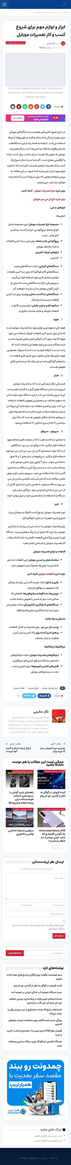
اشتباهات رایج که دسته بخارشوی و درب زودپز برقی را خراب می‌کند (35, 1012)
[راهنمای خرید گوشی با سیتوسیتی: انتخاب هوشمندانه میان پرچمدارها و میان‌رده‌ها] (20, 779)
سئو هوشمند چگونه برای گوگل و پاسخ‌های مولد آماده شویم (34, 977)
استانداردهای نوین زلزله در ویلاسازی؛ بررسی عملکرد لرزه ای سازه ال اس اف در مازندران (35, 1001)
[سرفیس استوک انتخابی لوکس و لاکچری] (20, 817)
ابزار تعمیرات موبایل (49, 688)
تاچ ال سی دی (33, 688)
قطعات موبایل (19, 688)
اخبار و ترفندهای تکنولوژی (15, 43)
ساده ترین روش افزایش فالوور (48, 1136)
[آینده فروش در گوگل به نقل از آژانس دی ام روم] (51, 779)
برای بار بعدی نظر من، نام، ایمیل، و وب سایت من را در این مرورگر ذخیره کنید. (38, 927)
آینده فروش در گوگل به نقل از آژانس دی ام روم (38, 986)
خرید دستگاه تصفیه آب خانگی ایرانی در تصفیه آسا (36, 992)
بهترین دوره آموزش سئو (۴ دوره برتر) (52, 750)
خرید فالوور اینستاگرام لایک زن (48, 1141)
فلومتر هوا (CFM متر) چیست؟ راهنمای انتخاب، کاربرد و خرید (34, 1033)
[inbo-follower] (35, 118)
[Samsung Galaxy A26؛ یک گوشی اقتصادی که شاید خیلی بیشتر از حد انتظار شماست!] (51, 817)
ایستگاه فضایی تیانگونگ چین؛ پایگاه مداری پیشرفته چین (35, 1044)
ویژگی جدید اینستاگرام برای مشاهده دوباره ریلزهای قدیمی (35, 1022)
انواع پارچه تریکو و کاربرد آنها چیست (18, 750)
